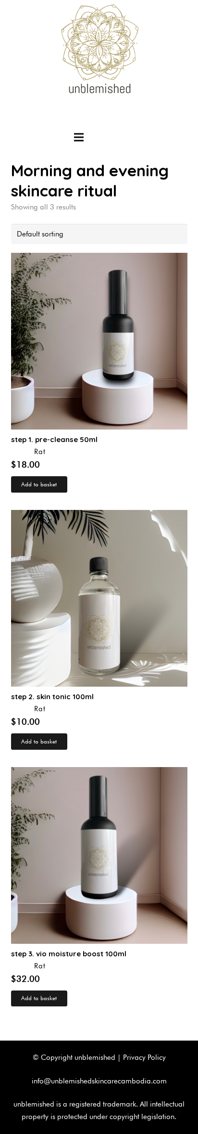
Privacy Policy (144, 1057)
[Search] (120, 137)
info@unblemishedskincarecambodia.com (99, 1081)
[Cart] (100, 137)
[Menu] (78, 137)
